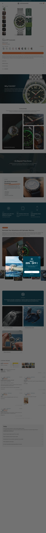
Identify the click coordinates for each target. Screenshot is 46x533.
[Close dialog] (39, 257)
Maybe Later (32, 274)
